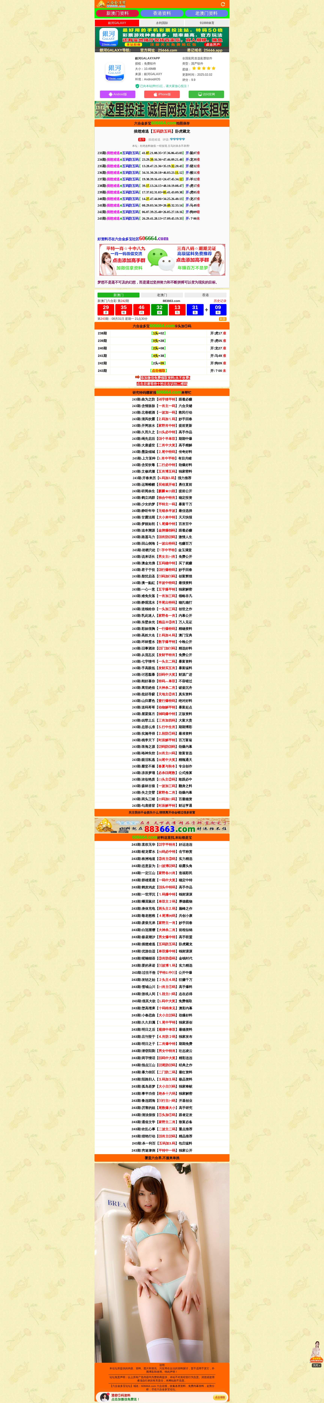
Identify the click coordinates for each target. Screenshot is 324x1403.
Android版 (120, 94)
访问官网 (209, 94)
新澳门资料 (117, 13)
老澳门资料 (206, 13)
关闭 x (316, 1365)
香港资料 (162, 13)
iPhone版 (164, 94)
